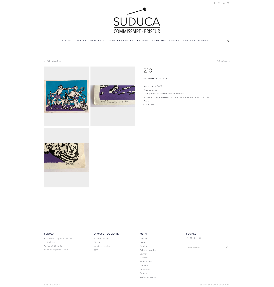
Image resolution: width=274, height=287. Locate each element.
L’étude (96, 242)
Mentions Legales (101, 246)
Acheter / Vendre (101, 238)
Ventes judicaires (148, 277)
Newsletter (145, 269)
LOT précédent (53, 61)
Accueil (143, 238)
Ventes (143, 242)
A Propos (144, 258)
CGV (95, 250)
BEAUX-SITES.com (220, 285)
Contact (143, 273)
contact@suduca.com (57, 249)
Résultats (144, 246)
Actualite (144, 265)
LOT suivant (221, 61)
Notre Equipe (146, 261)
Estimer (143, 254)
